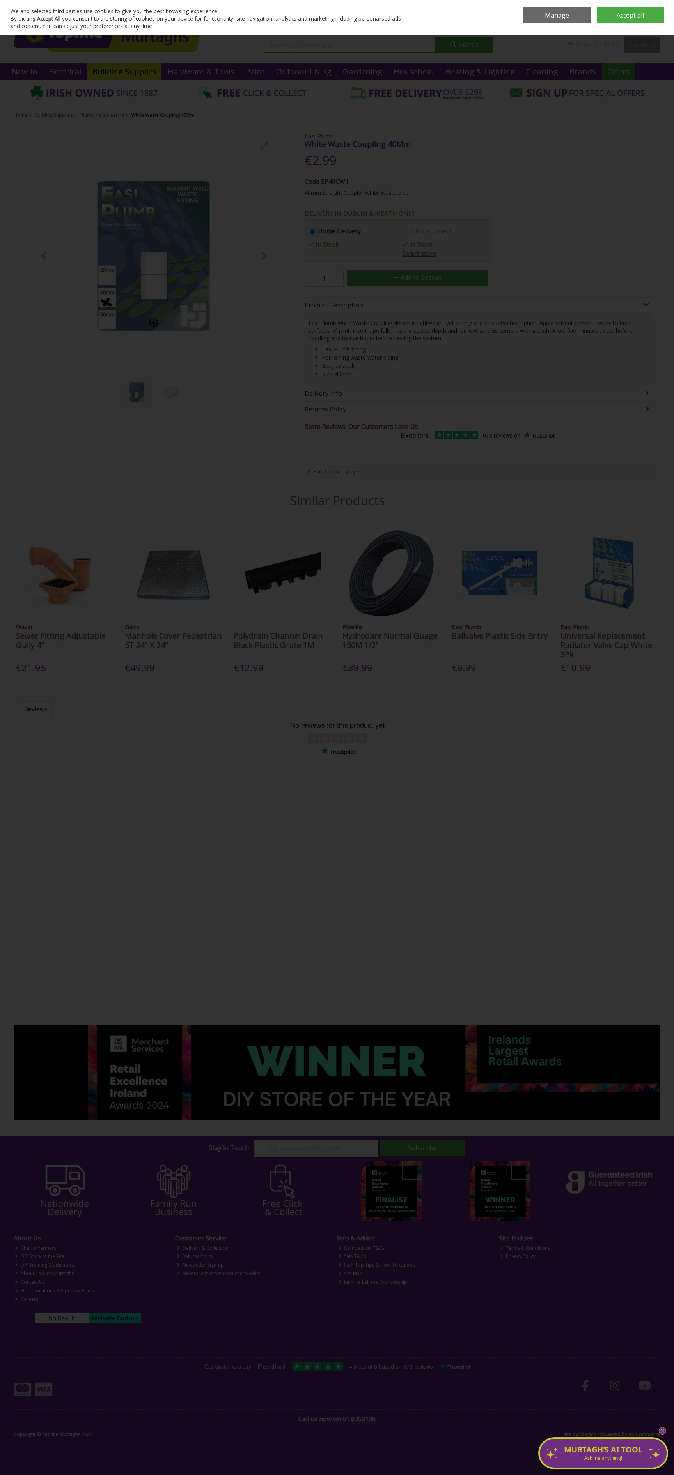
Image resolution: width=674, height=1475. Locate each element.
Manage (557, 15)
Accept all (630, 15)
